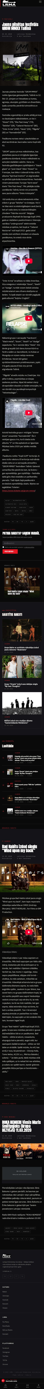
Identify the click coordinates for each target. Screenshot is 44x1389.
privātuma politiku (29, 547)
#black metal (23, 504)
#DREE (17, 1081)
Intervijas (6, 1296)
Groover (5, 1364)
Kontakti (5, 1334)
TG (22, 521)
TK (22, 1276)
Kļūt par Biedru (7, 1330)
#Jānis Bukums (9, 1231)
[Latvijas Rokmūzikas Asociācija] (9, 3)
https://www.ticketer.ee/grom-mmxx (18, 490)
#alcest (7, 500)
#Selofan (8, 514)
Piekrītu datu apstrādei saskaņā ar (19, 547)
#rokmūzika (25, 1085)
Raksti (5, 1292)
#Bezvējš (8, 1228)
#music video (9, 1085)
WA (17, 521)
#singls (7, 1088)
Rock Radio (6, 1326)
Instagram (6, 1352)
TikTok (5, 1360)
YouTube (5, 1356)
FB (13, 521)
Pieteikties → (10, 551)
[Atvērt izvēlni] (40, 3)
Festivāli (8, 19)
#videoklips (30, 1088)
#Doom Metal (22, 507)
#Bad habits (8, 1081)
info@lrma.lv (7, 1271)
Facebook (6, 1348)
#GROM (31, 507)
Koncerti (5, 1304)
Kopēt (32, 521)
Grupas (5, 1308)
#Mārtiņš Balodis (27, 1081)
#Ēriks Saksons (18, 1228)
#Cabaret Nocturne (10, 507)
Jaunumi (7, 841)
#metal (17, 511)
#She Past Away (18, 514)
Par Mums (6, 1322)
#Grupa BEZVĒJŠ (30, 1228)
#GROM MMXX (8, 511)
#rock (17, 1085)
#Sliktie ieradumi (18, 1088)
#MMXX (30, 511)
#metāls (24, 511)
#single (34, 1085)
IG (10, 1276)
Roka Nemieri (9, 1117)
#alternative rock (10, 504)
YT (16, 1276)
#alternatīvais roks (19, 500)
